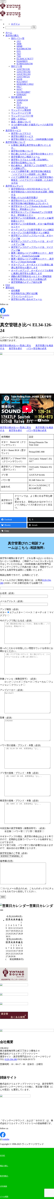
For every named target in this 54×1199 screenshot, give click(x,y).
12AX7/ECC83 (23, 74)
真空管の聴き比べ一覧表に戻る (15, 345)
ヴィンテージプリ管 (21, 113)
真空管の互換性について (23, 162)
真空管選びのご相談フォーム (25, 157)
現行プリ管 (16, 66)
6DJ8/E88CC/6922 (25, 84)
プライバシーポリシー (22, 296)
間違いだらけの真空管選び (24, 197)
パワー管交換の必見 (37, 348)
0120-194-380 (11, 1059)
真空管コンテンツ (14, 186)
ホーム (9, 32)
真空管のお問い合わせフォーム (26, 299)
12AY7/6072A (23, 76)
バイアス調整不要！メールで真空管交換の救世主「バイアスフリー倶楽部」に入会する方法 (32, 180)
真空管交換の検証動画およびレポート (30, 203)
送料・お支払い (19, 119)
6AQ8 (19, 79)
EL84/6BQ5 (22, 61)
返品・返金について (21, 122)
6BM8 (19, 46)
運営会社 (10, 287)
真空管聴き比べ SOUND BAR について (30, 189)
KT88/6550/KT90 (25, 64)
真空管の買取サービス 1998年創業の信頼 (32, 139)
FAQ (8, 285)
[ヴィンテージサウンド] (10, 9)
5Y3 (18, 105)
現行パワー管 (17, 38)
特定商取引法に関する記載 (24, 293)
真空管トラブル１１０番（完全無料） (30, 159)
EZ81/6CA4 (22, 107)
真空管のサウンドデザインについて (29, 200)
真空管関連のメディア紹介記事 (26, 282)
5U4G (19, 102)
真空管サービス (13, 130)
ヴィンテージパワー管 (22, 116)
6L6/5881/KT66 (24, 49)
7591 (19, 56)
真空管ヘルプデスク (21, 133)
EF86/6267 (21, 94)
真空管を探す (15, 348)
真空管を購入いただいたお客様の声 (29, 279)
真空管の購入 (12, 35)
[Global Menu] (1, 19)
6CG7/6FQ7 (22, 81)
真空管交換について (15, 142)
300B (19, 44)
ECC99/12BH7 (23, 92)
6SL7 (19, 86)
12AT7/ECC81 (23, 69)
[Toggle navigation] (3, 1)
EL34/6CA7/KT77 (25, 59)
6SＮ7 (19, 89)
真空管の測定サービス (22, 136)
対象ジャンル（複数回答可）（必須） (26, 682)
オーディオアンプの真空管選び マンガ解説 (32, 229)
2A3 (18, 41)
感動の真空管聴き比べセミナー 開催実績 (31, 276)
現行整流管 (16, 97)
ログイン (15, 24)
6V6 (18, 51)
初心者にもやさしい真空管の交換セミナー (32, 154)
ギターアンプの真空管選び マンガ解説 (30, 232)
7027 (19, 54)
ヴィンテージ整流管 (21, 110)
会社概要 (15, 290)
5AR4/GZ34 (22, 100)
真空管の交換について (22, 151)
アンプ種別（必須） (27, 612)
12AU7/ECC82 (23, 71)
